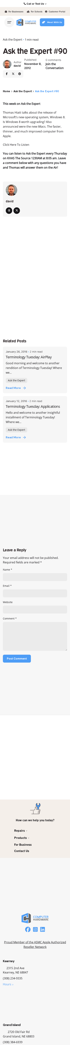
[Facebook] (6, 74)
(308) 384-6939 (12, 1042)
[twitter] (16, 210)
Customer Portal (56, 11)
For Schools (36, 11)
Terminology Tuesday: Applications (33, 406)
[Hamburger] (9, 22)
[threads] (9, 210)
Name (7, 569)
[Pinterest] (19, 74)
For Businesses (15, 11)
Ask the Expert (12, 40)
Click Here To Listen (16, 145)
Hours (7, 984)
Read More (13, 388)
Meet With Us (54, 22)
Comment (10, 618)
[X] (13, 74)
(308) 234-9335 (12, 978)
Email (7, 586)
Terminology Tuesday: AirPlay (29, 356)
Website (8, 602)
